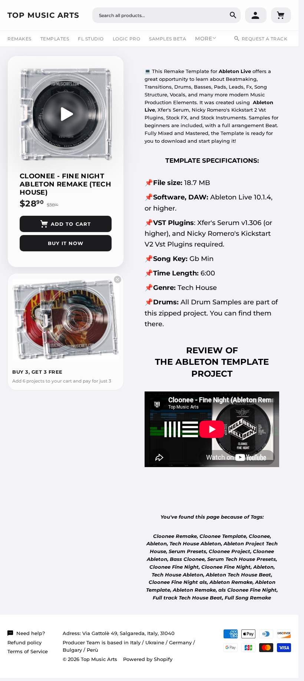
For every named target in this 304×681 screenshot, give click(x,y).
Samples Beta (167, 39)
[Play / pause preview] (66, 114)
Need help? (30, 633)
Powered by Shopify (147, 659)
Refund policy (24, 642)
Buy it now (65, 243)
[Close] (117, 279)
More (203, 38)
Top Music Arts (43, 15)
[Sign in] (256, 15)
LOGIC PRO (127, 39)
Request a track (265, 39)
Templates (54, 39)
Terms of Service (27, 651)
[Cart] (281, 15)
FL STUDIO (91, 39)
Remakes (19, 39)
